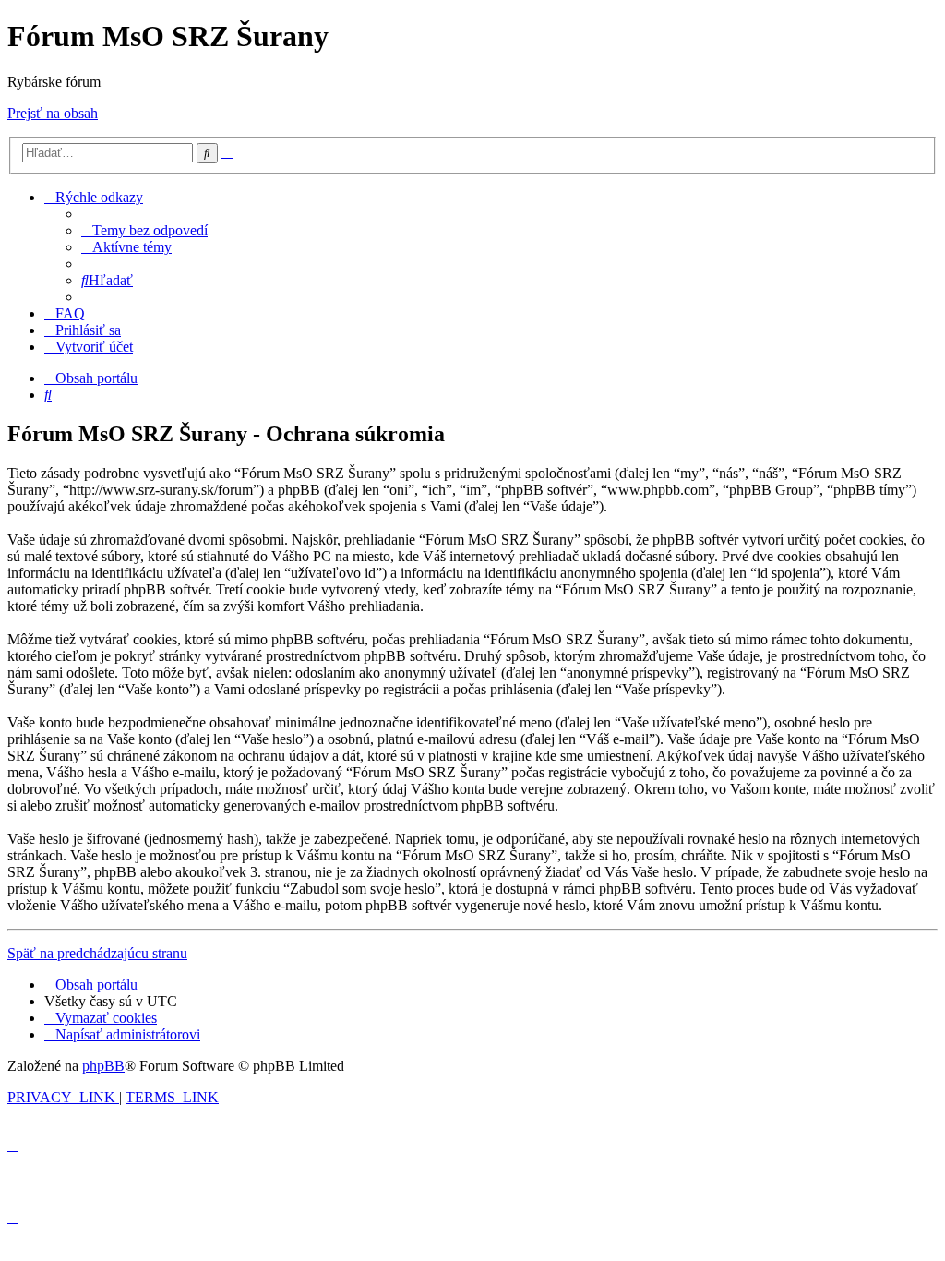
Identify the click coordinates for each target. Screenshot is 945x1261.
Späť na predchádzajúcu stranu (97, 953)
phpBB (103, 1066)
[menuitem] (144, 230)
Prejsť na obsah (52, 113)
